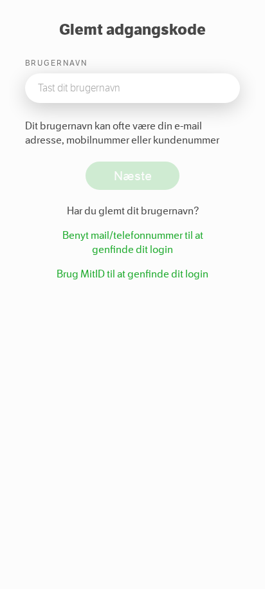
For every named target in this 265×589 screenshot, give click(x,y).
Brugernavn (56, 63)
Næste (133, 175)
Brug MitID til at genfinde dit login (132, 274)
